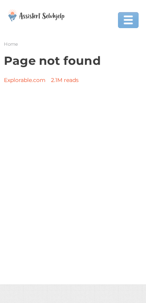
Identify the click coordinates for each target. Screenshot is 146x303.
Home (11, 44)
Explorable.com (25, 80)
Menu (128, 20)
